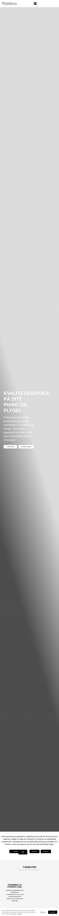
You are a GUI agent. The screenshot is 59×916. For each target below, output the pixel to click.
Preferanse (42, 912)
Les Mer (20, 913)
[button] (35, 3)
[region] (29, 911)
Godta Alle (52, 912)
